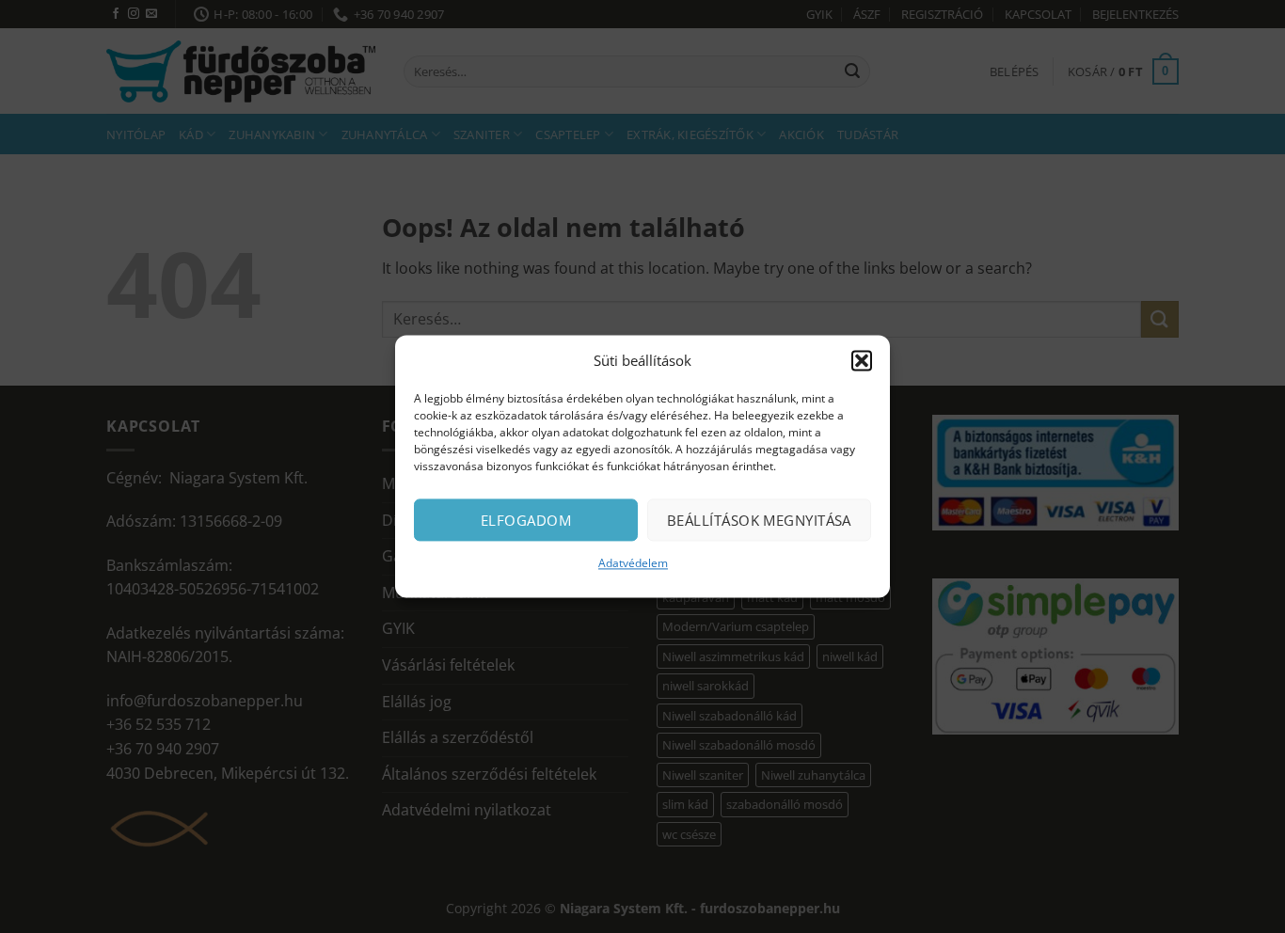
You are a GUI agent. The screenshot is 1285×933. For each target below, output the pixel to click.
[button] (861, 360)
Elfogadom (526, 520)
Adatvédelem (633, 563)
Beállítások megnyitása (759, 520)
